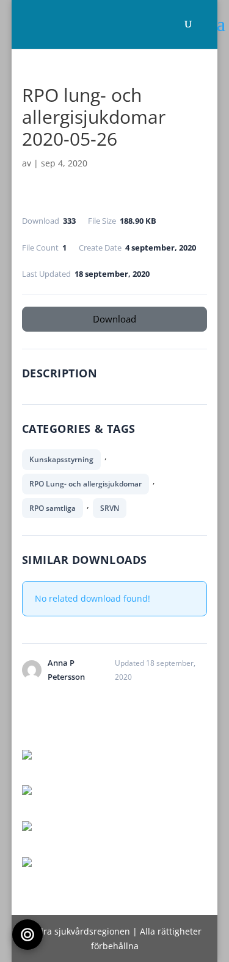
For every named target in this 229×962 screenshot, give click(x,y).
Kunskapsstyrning (61, 459)
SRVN (109, 508)
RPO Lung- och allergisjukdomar (85, 484)
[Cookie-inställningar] (27, 934)
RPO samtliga (52, 508)
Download (114, 319)
